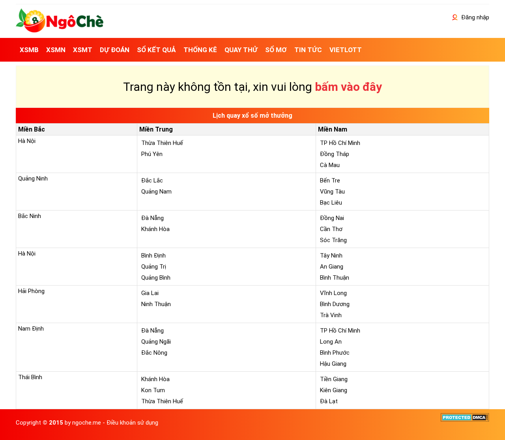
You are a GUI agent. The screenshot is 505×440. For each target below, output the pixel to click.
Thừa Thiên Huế (162, 143)
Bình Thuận (334, 277)
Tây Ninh (331, 255)
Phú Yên (152, 154)
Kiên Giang (333, 390)
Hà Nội (27, 141)
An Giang (331, 266)
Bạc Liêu (331, 202)
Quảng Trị (153, 266)
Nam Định (31, 328)
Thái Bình (30, 377)
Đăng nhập (474, 17)
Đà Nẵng (152, 218)
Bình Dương (335, 304)
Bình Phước (335, 352)
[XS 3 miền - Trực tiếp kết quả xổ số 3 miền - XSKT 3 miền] (59, 30)
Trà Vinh (331, 315)
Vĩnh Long (333, 293)
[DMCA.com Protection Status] (465, 419)
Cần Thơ (331, 229)
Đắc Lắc (152, 180)
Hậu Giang (333, 363)
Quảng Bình (155, 277)
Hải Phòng (31, 291)
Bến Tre (330, 180)
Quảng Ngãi (156, 341)
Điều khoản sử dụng (132, 422)
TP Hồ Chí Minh (340, 143)
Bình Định (153, 255)
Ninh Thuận (156, 304)
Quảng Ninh (33, 178)
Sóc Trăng (333, 240)
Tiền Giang (334, 379)
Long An (331, 341)
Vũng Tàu (332, 191)
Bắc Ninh (29, 216)
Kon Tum (153, 390)
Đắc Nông (154, 352)
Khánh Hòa (155, 229)
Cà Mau (330, 165)
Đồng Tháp (334, 154)
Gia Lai (150, 293)
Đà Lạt (329, 401)
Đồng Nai (332, 218)
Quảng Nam (156, 191)
